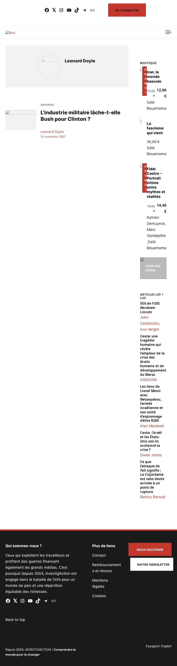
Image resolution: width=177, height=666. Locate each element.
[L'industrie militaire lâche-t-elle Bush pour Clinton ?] (20, 120)
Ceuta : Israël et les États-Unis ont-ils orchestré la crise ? (151, 441)
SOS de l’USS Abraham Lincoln (150, 307)
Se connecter (127, 10)
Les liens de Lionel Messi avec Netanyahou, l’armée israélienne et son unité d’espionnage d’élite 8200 (151, 403)
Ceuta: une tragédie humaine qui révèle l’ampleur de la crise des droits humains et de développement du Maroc (153, 355)
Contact (99, 555)
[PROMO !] (141, 69)
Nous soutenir (150, 549)
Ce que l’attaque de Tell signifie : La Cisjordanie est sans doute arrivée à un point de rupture (152, 477)
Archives (47, 104)
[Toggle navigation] (169, 32)
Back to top (15, 619)
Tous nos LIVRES (152, 268)
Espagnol (153, 646)
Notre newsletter (153, 564)
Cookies (99, 596)
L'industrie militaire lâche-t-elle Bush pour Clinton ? (80, 115)
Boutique (148, 63)
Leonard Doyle (52, 132)
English (166, 646)
